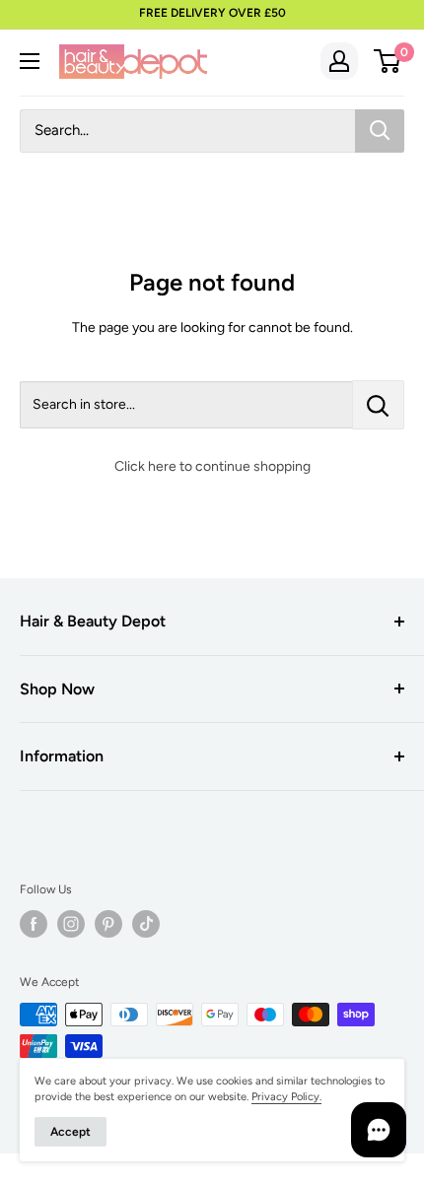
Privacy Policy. (286, 1096)
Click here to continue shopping (212, 466)
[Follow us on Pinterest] (108, 924)
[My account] (339, 61)
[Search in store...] (378, 404)
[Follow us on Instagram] (71, 924)
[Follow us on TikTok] (146, 924)
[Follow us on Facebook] (33, 924)
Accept (70, 1132)
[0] (388, 61)
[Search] (379, 131)
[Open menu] (29, 61)
